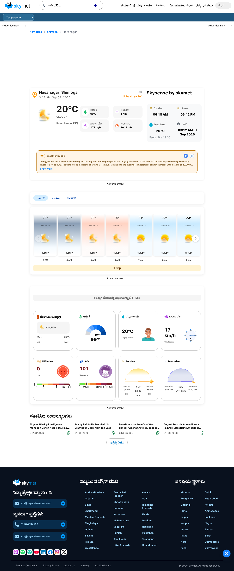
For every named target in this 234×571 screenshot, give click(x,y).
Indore (184, 529)
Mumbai (185, 492)
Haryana (118, 508)
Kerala (145, 514)
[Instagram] (57, 552)
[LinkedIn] (43, 552)
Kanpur (185, 523)
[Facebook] (50, 552)
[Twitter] (64, 552)
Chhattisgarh (121, 501)
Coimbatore (212, 541)
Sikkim (89, 535)
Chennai (185, 504)
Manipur (147, 520)
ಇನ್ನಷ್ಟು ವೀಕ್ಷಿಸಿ (117, 442)
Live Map (160, 5)
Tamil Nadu (120, 539)
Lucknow (210, 517)
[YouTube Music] (36, 552)
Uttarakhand (149, 545)
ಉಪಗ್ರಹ (148, 5)
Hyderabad (211, 498)
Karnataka (36, 31)
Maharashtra (121, 520)
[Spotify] (23, 552)
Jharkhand (91, 510)
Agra (183, 541)
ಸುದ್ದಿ (139, 5)
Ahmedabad (212, 510)
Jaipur (184, 517)
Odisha (89, 529)
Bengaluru (187, 498)
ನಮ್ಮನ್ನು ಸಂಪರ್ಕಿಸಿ (204, 5)
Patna (184, 535)
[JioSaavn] (30, 552)
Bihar (88, 504)
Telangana (148, 539)
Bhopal (209, 529)
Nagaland (147, 526)
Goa (144, 498)
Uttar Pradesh (122, 545)
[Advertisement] (117, 61)
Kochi (184, 547)
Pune (184, 510)
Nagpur (209, 523)
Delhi (208, 492)
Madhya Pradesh (95, 517)
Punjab (118, 532)
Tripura (89, 541)
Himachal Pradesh (147, 506)
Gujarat (89, 498)
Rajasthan (148, 532)
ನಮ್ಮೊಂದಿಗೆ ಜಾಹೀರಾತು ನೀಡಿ (181, 5)
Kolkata (209, 504)
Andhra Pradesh (94, 492)
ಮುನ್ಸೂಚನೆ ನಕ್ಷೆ (128, 5)
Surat (208, 535)
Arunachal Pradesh (120, 494)
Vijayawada (211, 547)
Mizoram (119, 526)
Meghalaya (91, 523)
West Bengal (92, 547)
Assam (146, 492)
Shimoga (52, 31)
